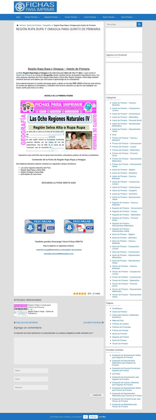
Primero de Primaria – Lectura (124, 147)
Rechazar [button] (93, 417)
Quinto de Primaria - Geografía (39, 25)
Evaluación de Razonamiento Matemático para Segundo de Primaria (124, 363)
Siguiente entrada (92, 322)
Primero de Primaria (120, 330)
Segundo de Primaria (120, 337)
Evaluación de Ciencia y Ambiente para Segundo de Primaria (125, 384)
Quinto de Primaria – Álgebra (123, 170)
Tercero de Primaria (120, 344)
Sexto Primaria (126, 17)
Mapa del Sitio (118, 320)
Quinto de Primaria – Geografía (124, 191)
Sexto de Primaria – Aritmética (124, 238)
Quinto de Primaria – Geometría (124, 194)
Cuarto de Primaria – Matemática (125, 117)
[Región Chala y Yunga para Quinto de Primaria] (21, 316)
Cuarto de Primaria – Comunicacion (126, 114)
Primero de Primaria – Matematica (126, 150)
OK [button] (85, 417)
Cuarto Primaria (90, 17)
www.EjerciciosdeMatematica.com (59, 254)
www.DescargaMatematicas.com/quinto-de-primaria (59, 250)
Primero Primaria (31, 17)
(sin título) (116, 374)
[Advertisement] (99, 7)
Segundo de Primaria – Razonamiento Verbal (121, 230)
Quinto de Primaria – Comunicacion (126, 187)
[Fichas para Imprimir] (35, 11)
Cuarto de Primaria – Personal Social (126, 120)
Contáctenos (117, 308)
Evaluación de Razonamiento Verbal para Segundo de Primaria (126, 356)
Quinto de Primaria (24, 75)
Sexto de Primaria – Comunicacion (126, 252)
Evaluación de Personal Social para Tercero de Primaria (126, 400)
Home (21, 25)
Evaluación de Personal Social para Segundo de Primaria (126, 369)
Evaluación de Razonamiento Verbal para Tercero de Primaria (126, 389)
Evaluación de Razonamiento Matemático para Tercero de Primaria (127, 394)
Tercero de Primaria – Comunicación (126, 277)
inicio (114, 135)
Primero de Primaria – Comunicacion (126, 143)
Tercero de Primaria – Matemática (125, 280)
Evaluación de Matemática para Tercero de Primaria (124, 405)
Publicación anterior (27, 322)
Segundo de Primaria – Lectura (124, 211)
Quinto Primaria (108, 17)
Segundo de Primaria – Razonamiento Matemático (123, 224)
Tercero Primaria (71, 17)
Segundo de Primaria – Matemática (126, 215)
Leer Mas (102, 417)
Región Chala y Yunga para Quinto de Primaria (39, 306)
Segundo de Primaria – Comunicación (127, 208)
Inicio (18, 17)
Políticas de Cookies (120, 324)
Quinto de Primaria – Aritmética (124, 173)
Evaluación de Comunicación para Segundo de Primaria (125, 378)
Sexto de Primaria (119, 340)
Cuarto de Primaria (119, 312)
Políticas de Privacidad (121, 327)
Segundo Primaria (51, 17)
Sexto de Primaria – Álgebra (123, 234)
